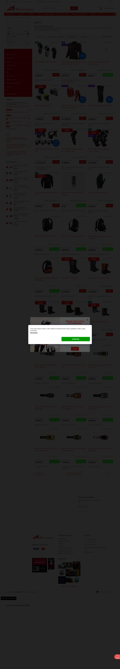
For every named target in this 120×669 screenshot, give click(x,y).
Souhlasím (75, 339)
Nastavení (33, 333)
